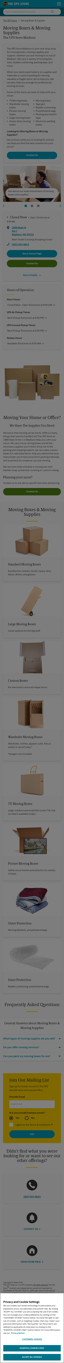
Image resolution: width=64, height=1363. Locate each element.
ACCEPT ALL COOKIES (32, 1357)
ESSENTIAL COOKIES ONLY (32, 1348)
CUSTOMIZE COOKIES (32, 1339)
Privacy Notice (18, 1333)
